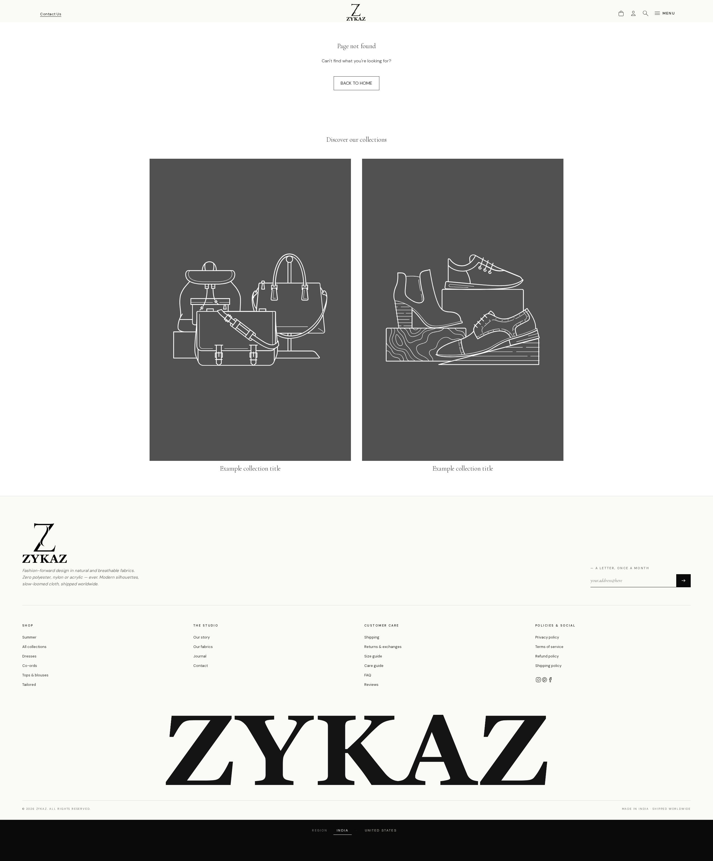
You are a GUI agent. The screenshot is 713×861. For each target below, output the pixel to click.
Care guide (374, 665)
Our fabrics (203, 646)
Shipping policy (548, 665)
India (342, 830)
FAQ (367, 675)
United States (381, 830)
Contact (200, 665)
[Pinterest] (544, 680)
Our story (201, 637)
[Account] (633, 13)
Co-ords (29, 665)
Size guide (373, 656)
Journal (199, 656)
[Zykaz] (356, 12)
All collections (34, 646)
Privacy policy (547, 637)
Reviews (371, 684)
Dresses (29, 656)
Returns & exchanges (383, 646)
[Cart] (621, 13)
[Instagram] (538, 680)
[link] (250, 316)
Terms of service (549, 646)
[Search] (646, 13)
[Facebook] (551, 680)
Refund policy (547, 656)
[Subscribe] (683, 580)
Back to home (356, 83)
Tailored (29, 684)
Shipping (371, 637)
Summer (29, 637)
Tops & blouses (35, 675)
